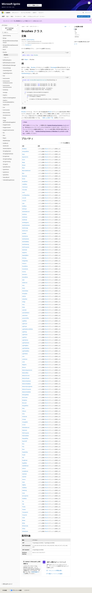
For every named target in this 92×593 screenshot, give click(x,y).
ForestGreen (25, 269)
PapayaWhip (25, 438)
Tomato (24, 509)
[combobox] (10, 29)
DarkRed (24, 233)
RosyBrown (24, 460)
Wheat (23, 520)
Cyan (23, 203)
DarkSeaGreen (25, 239)
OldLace (24, 411)
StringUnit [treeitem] (5, 164)
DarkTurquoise (25, 247)
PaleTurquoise (25, 433)
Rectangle (53, 67)
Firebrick (24, 263)
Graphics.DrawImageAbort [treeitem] (9, 97)
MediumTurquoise (26, 389)
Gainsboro (24, 274)
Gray (23, 285)
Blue (23, 173)
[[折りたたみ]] (18, 25)
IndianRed (24, 299)
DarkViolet (24, 250)
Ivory (23, 304)
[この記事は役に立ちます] (75, 44)
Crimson (24, 200)
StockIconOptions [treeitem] (7, 148)
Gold (23, 280)
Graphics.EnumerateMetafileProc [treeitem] (8, 101)
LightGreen (25, 334)
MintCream (25, 397)
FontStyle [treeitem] (5, 92)
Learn (23, 26)
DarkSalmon (25, 236)
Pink (23, 446)
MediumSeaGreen (26, 381)
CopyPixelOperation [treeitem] (7, 73)
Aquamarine (25, 157)
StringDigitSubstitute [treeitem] (8, 153)
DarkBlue (24, 206)
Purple (23, 454)
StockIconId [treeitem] (5, 146)
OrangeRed (25, 422)
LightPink (24, 337)
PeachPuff (24, 441)
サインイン (87, 12)
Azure (23, 159)
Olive (23, 413)
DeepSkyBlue (25, 255)
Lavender (24, 310)
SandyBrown (25, 471)
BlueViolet (24, 176)
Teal (23, 504)
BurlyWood (24, 181)
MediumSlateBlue (26, 383)
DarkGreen (24, 217)
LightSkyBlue (25, 345)
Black (23, 168)
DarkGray (24, 214)
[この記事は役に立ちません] (76, 44)
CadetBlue (24, 184)
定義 (76, 29)
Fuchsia (24, 271)
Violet (23, 517)
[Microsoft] (3, 13)
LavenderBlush (25, 312)
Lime (23, 356)
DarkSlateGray (25, 244)
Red (23, 457)
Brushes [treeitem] (6, 54)
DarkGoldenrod (25, 211)
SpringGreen (25, 495)
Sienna (23, 479)
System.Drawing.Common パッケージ (57, 125)
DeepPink (24, 252)
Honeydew (24, 293)
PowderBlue (25, 452)
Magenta (24, 364)
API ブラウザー (33, 26)
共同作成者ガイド (31, 572)
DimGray (24, 258)
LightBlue (24, 321)
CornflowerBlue (26, 195)
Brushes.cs (28, 45)
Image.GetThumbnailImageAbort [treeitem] (9, 121)
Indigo (23, 301)
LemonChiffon (25, 318)
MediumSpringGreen (27, 386)
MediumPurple (25, 378)
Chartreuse (25, 187)
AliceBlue (24, 148)
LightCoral (24, 323)
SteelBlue (24, 498)
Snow (23, 493)
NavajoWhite (25, 405)
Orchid (23, 424)
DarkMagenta (25, 222)
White (23, 523)
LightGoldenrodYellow (27, 329)
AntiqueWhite (25, 151)
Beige (23, 162)
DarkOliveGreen (26, 225)
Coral (23, 192)
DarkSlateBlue (25, 241)
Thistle (23, 506)
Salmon (24, 468)
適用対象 (77, 36)
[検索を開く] (83, 12)
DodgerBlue (25, 260)
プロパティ (77, 35)
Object (26, 59)
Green (23, 288)
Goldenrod (24, 282)
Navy (23, 408)
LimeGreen (24, 359)
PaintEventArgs (25, 73)
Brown (23, 178)
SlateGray (24, 490)
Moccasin (24, 403)
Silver (23, 482)
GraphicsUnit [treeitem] (6, 104)
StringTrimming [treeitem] (6, 161)
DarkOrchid (25, 230)
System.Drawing (30, 39)
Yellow (23, 528)
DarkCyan (24, 209)
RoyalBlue (24, 463)
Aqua (23, 154)
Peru (23, 444)
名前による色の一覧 (47, 118)
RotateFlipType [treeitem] (6, 140)
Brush (50, 111)
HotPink (24, 296)
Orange (24, 419)
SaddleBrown (25, 465)
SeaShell (24, 476)
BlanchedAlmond (26, 170)
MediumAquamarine (27, 370)
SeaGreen (24, 474)
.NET (27, 26)
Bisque (23, 165)
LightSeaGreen (25, 342)
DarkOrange (25, 228)
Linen (23, 362)
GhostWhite (25, 277)
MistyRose (24, 400)
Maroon (24, 367)
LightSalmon (25, 340)
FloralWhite (25, 266)
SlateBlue (24, 487)
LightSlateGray (25, 348)
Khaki (23, 307)
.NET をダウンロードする (83, 16)
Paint (32, 71)
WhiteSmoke (25, 526)
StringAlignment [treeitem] (7, 151)
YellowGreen (25, 531)
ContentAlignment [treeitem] (7, 70)
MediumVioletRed (26, 392)
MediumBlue (25, 372)
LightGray (24, 331)
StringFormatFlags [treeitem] (7, 159)
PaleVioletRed (25, 435)
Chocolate (24, 189)
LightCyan (24, 326)
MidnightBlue (25, 394)
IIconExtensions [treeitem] (6, 115)
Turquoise (24, 515)
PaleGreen (24, 430)
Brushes (33, 67)
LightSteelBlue (25, 351)
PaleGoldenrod (25, 427)
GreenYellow (25, 291)
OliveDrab (24, 416)
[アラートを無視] (89, 3)
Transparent (25, 512)
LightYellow (25, 353)
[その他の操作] (69, 26)
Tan (23, 501)
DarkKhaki (24, 219)
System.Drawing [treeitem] (7, 35)
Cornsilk (24, 198)
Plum (23, 449)
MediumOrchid (25, 375)
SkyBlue (24, 485)
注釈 (76, 33)
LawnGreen (25, 315)
